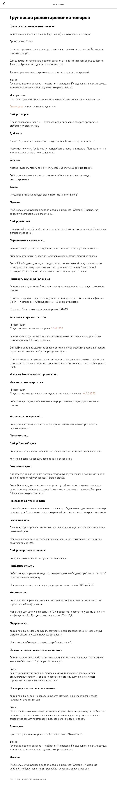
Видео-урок (16, 106)
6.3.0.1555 (57, 328)
